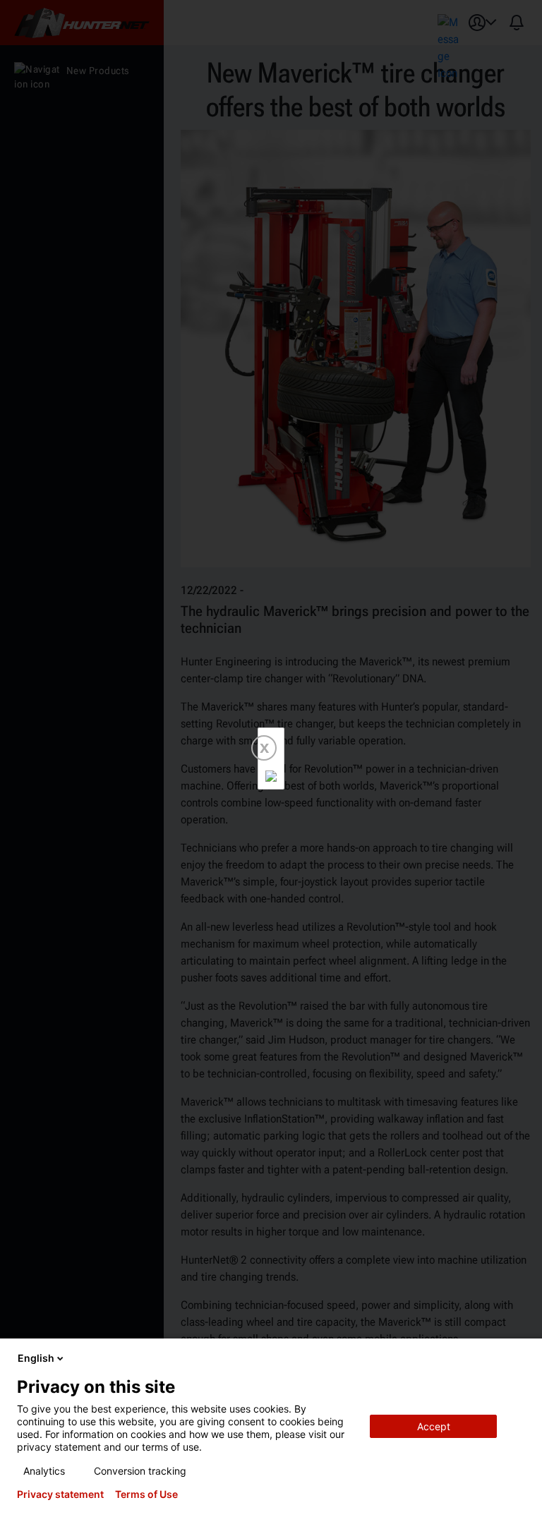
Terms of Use (146, 1494)
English (36, 1358)
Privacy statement (60, 1494)
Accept (433, 1426)
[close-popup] (519, 1358)
